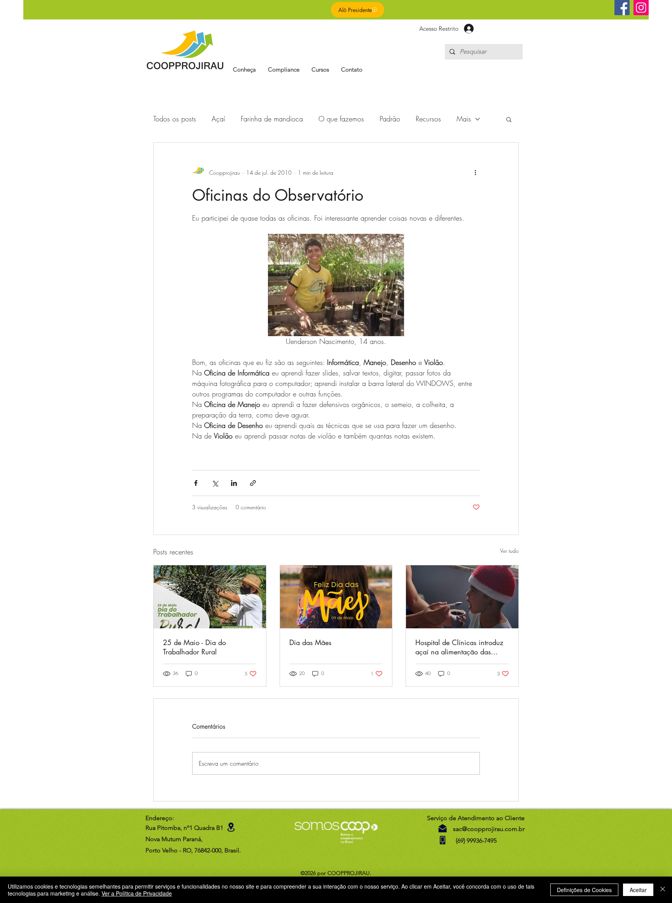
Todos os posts (174, 118)
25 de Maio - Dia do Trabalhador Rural (194, 647)
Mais (464, 118)
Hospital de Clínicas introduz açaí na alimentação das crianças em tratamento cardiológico (459, 647)
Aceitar (638, 890)
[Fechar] (662, 890)
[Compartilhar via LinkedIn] (234, 483)
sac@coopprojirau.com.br (489, 829)
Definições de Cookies (584, 890)
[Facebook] (622, 7)
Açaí (218, 118)
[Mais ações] (475, 172)
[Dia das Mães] (336, 596)
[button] (244, 69)
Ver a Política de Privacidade (137, 893)
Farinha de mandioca (272, 118)
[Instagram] (641, 7)
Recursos (428, 118)
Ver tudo (509, 550)
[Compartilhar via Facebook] (196, 483)
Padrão (390, 118)
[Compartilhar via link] (253, 483)
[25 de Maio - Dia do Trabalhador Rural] (210, 596)
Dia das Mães (310, 642)
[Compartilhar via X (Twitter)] (215, 483)
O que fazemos (341, 118)
